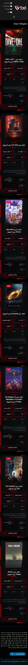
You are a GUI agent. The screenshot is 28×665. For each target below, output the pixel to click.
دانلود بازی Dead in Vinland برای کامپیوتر (14, 573)
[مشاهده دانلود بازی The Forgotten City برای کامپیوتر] (14, 469)
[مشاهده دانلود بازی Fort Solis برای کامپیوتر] (14, 128)
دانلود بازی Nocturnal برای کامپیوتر (14, 314)
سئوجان (14, 662)
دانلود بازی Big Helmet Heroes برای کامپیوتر (13, 230)
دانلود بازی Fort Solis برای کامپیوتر (14, 145)
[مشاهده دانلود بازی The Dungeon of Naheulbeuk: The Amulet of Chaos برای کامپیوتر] (14, 380)
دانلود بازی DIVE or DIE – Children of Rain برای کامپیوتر (14, 60)
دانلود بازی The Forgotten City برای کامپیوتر (14, 487)
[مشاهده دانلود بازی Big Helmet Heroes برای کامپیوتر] (14, 212)
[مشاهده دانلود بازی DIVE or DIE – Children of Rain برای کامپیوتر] (14, 42)
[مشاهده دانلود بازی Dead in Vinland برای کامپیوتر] (14, 555)
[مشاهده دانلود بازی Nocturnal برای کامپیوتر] (14, 296)
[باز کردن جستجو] (14, 16)
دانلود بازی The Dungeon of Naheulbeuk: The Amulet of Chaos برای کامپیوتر (14, 399)
